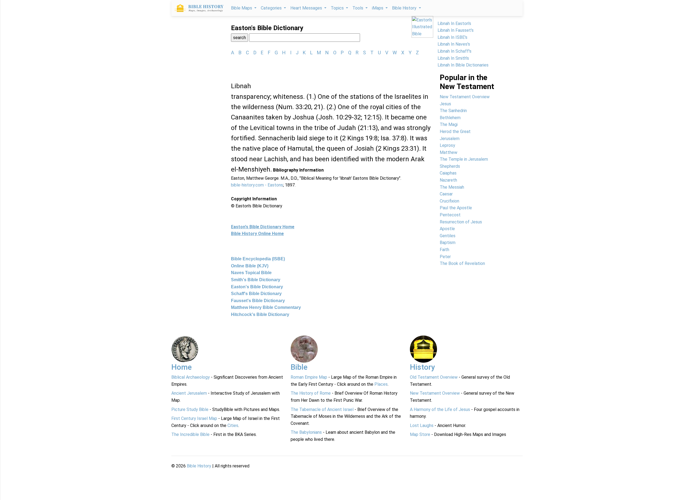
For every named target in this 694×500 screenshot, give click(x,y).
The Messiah (452, 187)
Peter (445, 256)
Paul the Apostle (456, 207)
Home (181, 367)
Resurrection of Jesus (461, 221)
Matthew (448, 152)
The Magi (449, 124)
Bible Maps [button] (242, 8)
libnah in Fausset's (456, 30)
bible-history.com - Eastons (257, 185)
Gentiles (447, 235)
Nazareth (448, 180)
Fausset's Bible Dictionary (258, 300)
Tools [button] (358, 8)
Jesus (445, 103)
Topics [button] (338, 8)
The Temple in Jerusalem (464, 159)
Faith (444, 249)
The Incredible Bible (190, 434)
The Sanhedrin (453, 110)
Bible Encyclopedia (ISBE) (258, 259)
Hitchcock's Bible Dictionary (260, 314)
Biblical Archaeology (190, 377)
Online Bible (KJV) (249, 266)
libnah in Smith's (453, 58)
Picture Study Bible (189, 409)
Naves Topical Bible (251, 272)
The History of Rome (311, 393)
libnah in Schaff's (454, 51)
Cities (232, 425)
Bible (299, 367)
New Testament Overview (465, 96)
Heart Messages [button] (306, 8)
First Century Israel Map (194, 418)
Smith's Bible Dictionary (255, 279)
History (422, 367)
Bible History (199, 466)
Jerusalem (450, 138)
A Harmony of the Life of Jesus (440, 409)
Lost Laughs (421, 425)
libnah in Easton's (454, 23)
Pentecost (450, 214)
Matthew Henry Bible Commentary (266, 307)
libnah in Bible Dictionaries (463, 65)
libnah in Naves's (454, 44)
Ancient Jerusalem (189, 393)
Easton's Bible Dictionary (257, 286)
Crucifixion (449, 201)
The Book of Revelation (462, 263)
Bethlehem (450, 117)
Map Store (420, 434)
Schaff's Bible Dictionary (256, 293)
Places (381, 384)
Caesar (446, 194)
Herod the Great (455, 131)
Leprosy (447, 145)
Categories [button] (272, 8)
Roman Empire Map (309, 377)
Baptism (447, 242)
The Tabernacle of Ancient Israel (322, 409)
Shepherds (450, 166)
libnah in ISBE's (452, 37)
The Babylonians (306, 432)
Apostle (447, 228)
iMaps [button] (378, 8)
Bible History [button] (404, 8)
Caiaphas (448, 173)
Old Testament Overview (434, 377)
